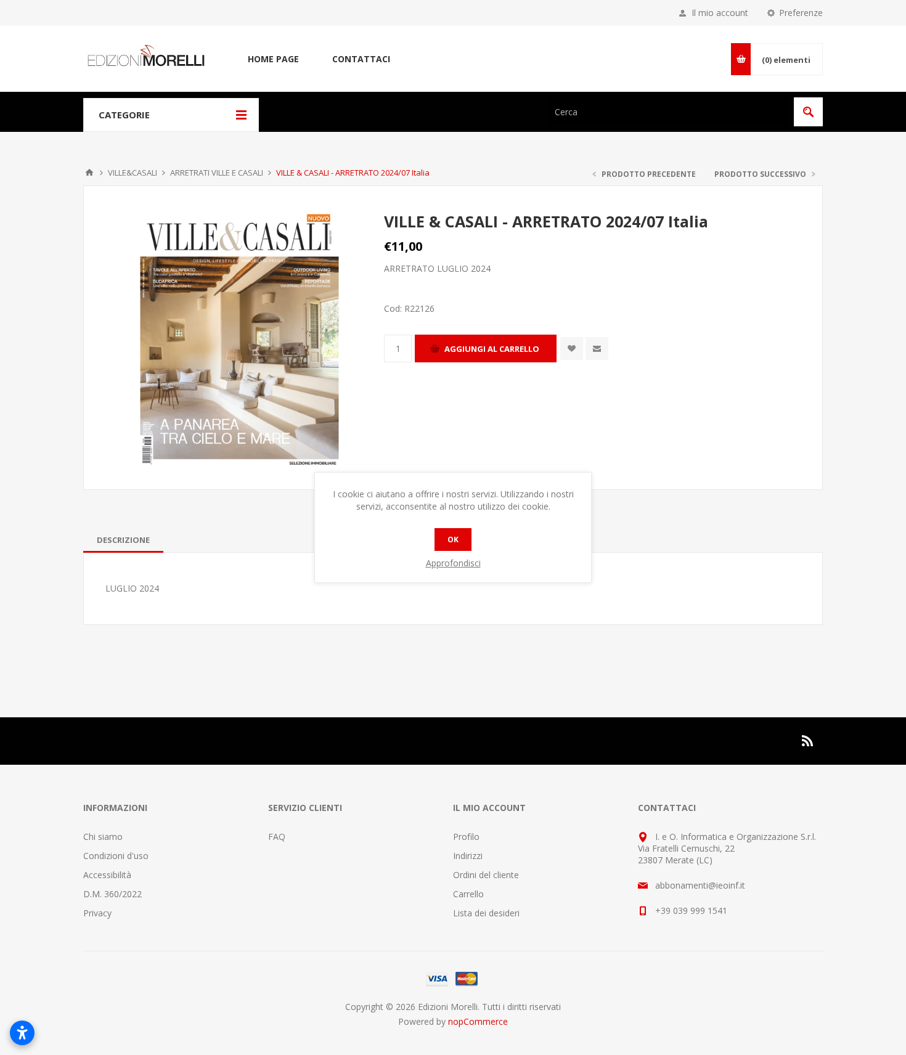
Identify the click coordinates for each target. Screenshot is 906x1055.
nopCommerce (478, 1021)
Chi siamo (103, 836)
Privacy (97, 913)
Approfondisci (453, 563)
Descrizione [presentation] (123, 539)
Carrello (468, 894)
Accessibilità (107, 875)
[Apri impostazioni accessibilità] (22, 1032)
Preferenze (801, 12)
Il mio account (720, 12)
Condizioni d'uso (116, 856)
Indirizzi (468, 856)
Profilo (466, 836)
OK (453, 539)
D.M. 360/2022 (112, 894)
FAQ (276, 836)
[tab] (123, 540)
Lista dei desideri (486, 913)
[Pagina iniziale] (89, 172)
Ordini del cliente (486, 875)
